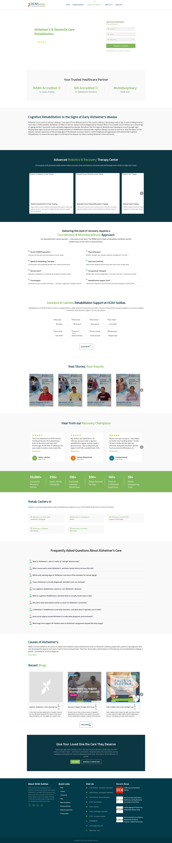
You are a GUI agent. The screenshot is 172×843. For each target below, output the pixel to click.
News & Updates (65, 802)
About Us (119, 5)
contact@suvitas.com (96, 826)
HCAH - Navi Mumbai (95, 802)
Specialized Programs (94, 5)
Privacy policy (64, 814)
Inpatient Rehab (78, 5)
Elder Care (108, 5)
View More (85, 725)
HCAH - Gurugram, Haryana (97, 816)
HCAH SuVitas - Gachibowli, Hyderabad (101, 788)
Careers (62, 791)
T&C (129, 51)
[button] (59, 87)
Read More (32, 655)
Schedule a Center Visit (91, 762)
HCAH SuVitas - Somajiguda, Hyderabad (101, 793)
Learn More (85, 347)
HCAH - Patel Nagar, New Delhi (98, 811)
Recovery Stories (65, 806)
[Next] (141, 193)
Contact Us (63, 795)
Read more (36, 451)
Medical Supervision (66, 810)
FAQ (61, 799)
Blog (61, 788)
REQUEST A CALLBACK (121, 46)
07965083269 (93, 821)
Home (68, 5)
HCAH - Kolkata (94, 807)
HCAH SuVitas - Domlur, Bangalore (99, 797)
